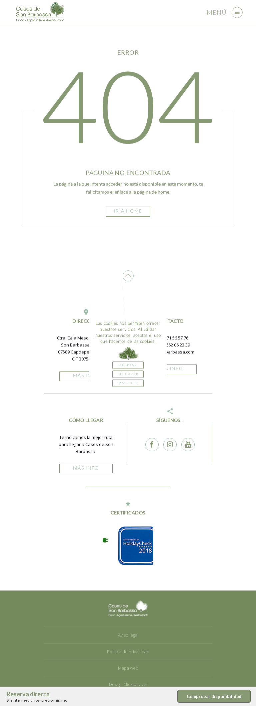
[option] (132, 545)
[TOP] (128, 275)
